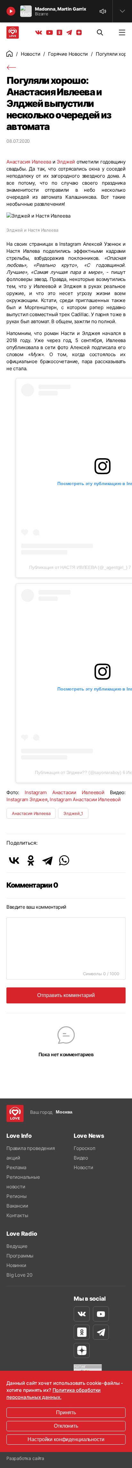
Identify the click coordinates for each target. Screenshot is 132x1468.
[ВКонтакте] (14, 860)
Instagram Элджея (26, 799)
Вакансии (17, 1206)
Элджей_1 (73, 813)
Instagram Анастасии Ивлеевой (64, 792)
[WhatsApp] (64, 860)
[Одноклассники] (30, 860)
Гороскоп (84, 1148)
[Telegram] (47, 860)
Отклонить (66, 1426)
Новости (30, 54)
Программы (19, 1256)
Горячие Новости (68, 54)
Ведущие (17, 1246)
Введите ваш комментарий (36, 907)
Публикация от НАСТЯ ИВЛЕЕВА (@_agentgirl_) (78, 567)
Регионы (16, 1196)
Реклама (16, 1167)
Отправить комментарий (66, 995)
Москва (64, 1111)
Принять (66, 1412)
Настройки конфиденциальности (66, 1439)
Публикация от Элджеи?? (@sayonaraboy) (78, 772)
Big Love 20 (19, 1275)
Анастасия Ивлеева (28, 162)
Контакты (17, 1215)
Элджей (66, 162)
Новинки (16, 1265)
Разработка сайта (25, 1458)
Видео (81, 1158)
